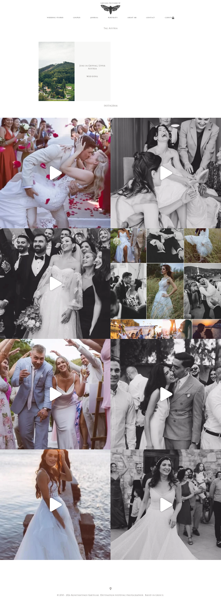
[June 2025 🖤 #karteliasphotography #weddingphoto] (165, 504)
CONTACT (150, 17)
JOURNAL (94, 17)
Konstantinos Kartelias (85, 595)
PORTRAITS (112, 17)
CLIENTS (168, 17)
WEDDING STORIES (55, 17)
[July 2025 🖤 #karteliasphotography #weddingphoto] (165, 394)
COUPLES (76, 17)
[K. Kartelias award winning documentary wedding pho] (165, 283)
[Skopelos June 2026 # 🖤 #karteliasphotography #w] (55, 173)
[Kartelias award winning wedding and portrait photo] (55, 504)
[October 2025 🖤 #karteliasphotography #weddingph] (165, 173)
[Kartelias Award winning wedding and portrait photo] (55, 394)
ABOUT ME (131, 17)
